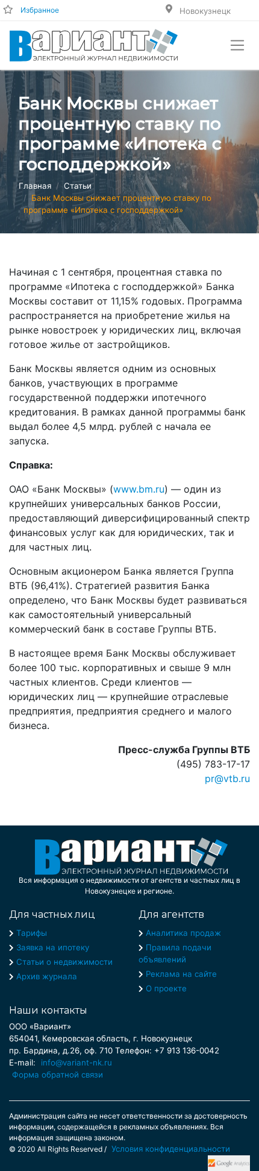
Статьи (78, 186)
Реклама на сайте (181, 974)
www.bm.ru (138, 489)
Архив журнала (46, 976)
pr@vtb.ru (227, 778)
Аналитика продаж (183, 933)
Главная (35, 186)
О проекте (166, 988)
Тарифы (31, 933)
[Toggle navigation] (237, 45)
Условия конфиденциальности (170, 1149)
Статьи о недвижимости (64, 962)
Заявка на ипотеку (52, 947)
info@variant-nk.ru (76, 1062)
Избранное (39, 9)
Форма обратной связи (57, 1074)
